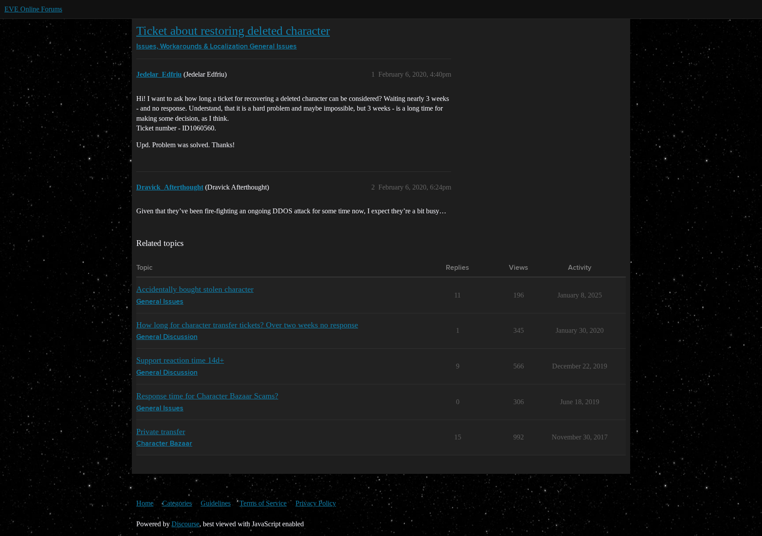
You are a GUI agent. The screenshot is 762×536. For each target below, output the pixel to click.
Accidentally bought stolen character (195, 289)
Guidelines (216, 503)
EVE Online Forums (33, 9)
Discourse (185, 524)
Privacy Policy (315, 503)
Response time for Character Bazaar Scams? (207, 395)
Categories (177, 503)
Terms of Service (263, 503)
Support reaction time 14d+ (180, 360)
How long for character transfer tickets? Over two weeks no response (247, 324)
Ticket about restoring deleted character (233, 30)
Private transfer (160, 431)
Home (144, 503)
